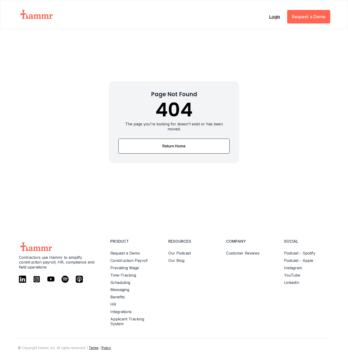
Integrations (121, 311)
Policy (106, 348)
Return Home (174, 146)
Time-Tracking (123, 275)
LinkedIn (291, 282)
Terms (93, 348)
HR (113, 304)
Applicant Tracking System (127, 321)
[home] (51, 14)
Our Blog (176, 260)
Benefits (117, 297)
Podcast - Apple (298, 260)
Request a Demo (309, 16)
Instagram (293, 267)
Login (274, 16)
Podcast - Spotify (299, 253)
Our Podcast (179, 253)
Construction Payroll (128, 260)
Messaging (119, 289)
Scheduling (120, 282)
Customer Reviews (242, 253)
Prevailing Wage (124, 267)
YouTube (292, 275)
